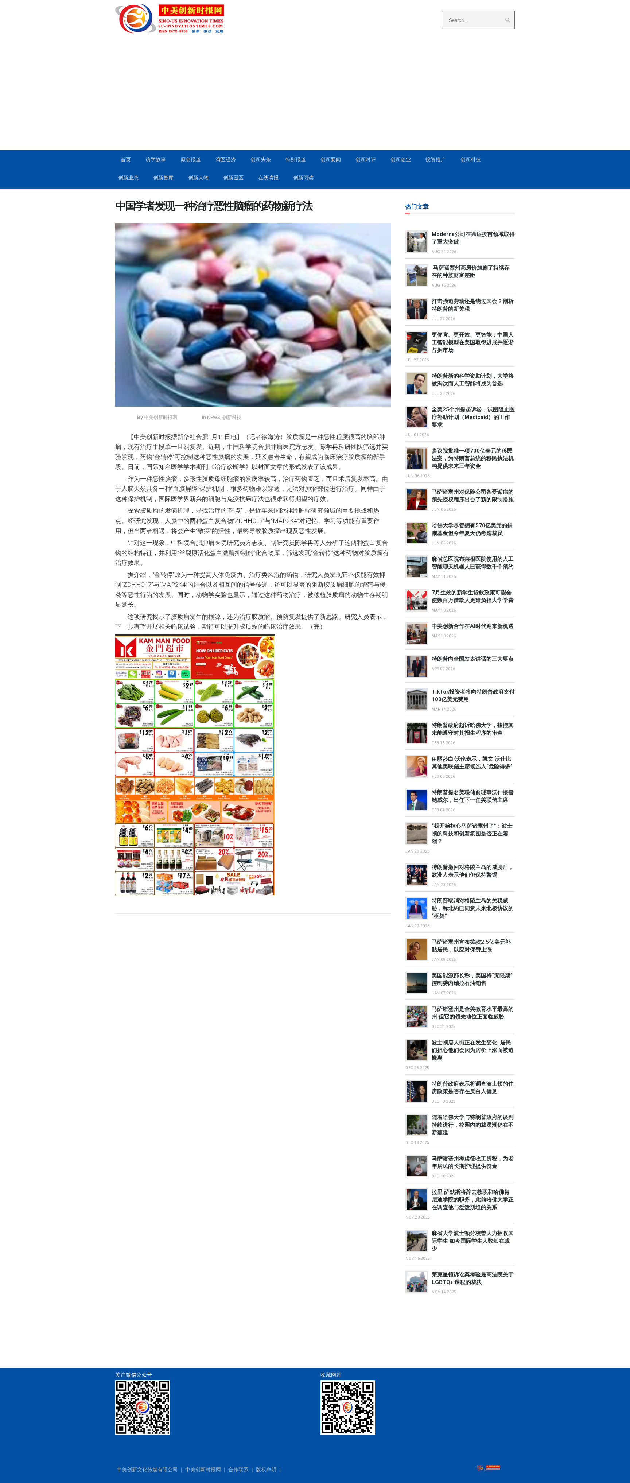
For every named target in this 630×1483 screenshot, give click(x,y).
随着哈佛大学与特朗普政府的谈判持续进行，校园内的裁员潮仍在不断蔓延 (473, 1125)
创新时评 (365, 159)
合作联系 (238, 1469)
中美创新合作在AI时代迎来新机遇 (473, 626)
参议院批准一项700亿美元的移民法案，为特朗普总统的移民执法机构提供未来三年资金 (473, 458)
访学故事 (155, 159)
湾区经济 (225, 159)
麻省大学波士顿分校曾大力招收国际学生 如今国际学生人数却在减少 (473, 1241)
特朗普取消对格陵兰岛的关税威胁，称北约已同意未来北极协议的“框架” (473, 908)
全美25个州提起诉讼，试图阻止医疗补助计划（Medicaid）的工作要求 (473, 417)
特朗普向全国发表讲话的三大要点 (473, 659)
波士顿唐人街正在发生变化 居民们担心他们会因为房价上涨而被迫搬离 (473, 1050)
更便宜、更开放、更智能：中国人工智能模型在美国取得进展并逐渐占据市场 (473, 342)
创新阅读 (303, 177)
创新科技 (470, 159)
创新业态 (128, 177)
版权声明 (266, 1469)
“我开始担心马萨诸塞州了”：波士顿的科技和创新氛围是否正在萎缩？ (472, 834)
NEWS (213, 417)
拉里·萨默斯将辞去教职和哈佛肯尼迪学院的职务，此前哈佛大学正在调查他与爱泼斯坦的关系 (473, 1200)
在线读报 (268, 177)
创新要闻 (330, 159)
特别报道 (295, 159)
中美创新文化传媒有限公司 (147, 1469)
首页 (126, 159)
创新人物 (198, 177)
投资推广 (435, 159)
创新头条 (260, 159)
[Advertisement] (315, 95)
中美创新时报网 (203, 1469)
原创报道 (190, 159)
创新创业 (400, 159)
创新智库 (163, 177)
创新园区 (233, 177)
